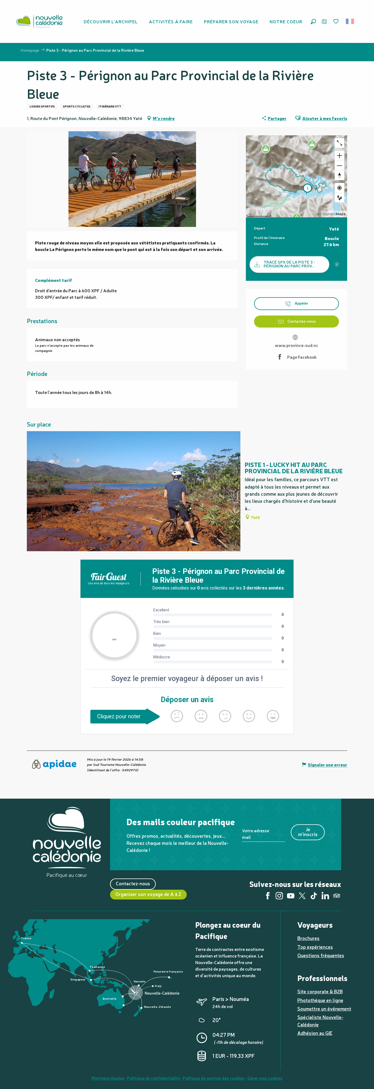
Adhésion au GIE (314, 1033)
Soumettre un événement (324, 1008)
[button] (313, 21)
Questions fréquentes (320, 955)
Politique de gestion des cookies (213, 1078)
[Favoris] (336, 21)
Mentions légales (107, 1078)
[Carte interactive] (324, 21)
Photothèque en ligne (320, 1000)
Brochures (308, 938)
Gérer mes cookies (265, 1078)
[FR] (350, 21)
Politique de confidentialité (153, 1078)
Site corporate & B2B (320, 991)
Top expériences (315, 947)
